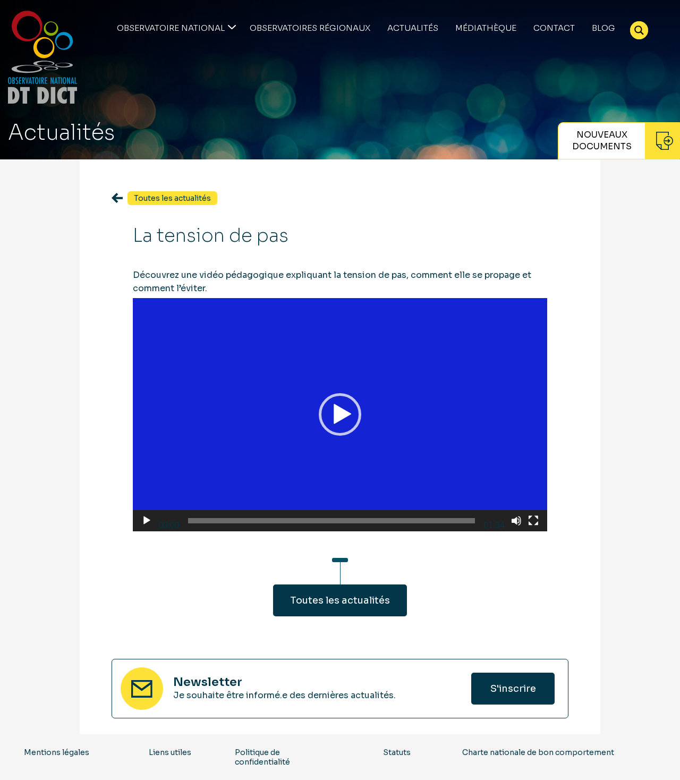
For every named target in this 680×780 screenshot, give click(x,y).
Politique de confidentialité (262, 757)
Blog (603, 28)
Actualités (412, 28)
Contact (554, 28)
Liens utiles (170, 752)
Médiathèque (485, 28)
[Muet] (516, 520)
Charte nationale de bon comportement (538, 752)
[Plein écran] (533, 520)
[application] (340, 414)
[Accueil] (42, 57)
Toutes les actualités (340, 600)
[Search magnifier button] (639, 30)
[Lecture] (146, 520)
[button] (340, 414)
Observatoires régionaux (310, 28)
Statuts (397, 752)
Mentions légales (56, 752)
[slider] (331, 520)
